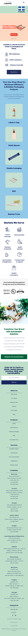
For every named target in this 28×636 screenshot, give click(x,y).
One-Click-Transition (14, 456)
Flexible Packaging (14, 431)
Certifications (14, 461)
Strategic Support (14, 448)
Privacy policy (14, 622)
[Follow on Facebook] (12, 615)
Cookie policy (14, 625)
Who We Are (14, 72)
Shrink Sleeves (14, 427)
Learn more (14, 34)
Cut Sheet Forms (14, 439)
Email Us (14, 612)
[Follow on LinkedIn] (15, 615)
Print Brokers (14, 452)
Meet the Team (14, 402)
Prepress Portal (14, 465)
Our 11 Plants (14, 410)
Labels (14, 423)
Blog (14, 414)
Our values (14, 398)
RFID (14, 435)
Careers (14, 406)
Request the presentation (14, 357)
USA (20, 618)
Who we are (14, 394)
